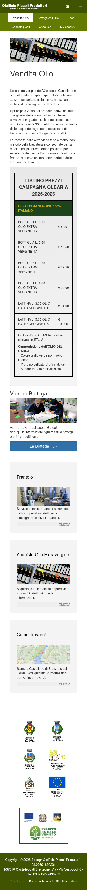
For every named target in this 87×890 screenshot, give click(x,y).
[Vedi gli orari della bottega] (43, 410)
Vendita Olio (21, 18)
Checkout (45, 27)
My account (67, 27)
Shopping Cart (21, 27)
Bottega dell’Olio (48, 18)
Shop (71, 18)
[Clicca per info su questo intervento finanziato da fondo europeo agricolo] (43, 825)
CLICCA (64, 524)
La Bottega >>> (44, 446)
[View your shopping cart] (67, 7)
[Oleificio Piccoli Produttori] (24, 7)
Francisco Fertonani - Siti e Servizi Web (53, 881)
